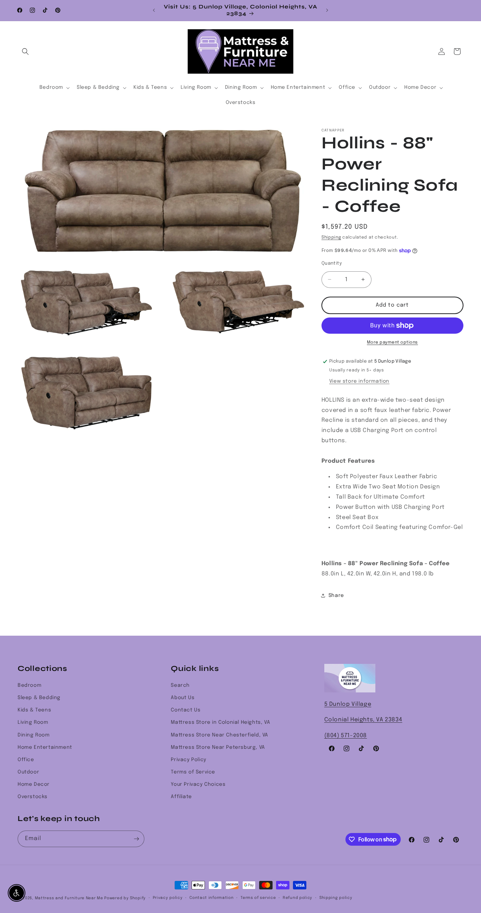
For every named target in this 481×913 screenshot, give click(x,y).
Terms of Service (193, 772)
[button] (25, 51)
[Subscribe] (136, 839)
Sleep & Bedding (39, 697)
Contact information (211, 898)
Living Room (33, 722)
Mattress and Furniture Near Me (69, 898)
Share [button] (336, 595)
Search (180, 685)
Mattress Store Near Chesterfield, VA (219, 735)
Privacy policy (168, 898)
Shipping (331, 237)
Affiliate (181, 796)
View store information (359, 381)
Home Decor (34, 784)
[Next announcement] (327, 10)
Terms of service (258, 898)
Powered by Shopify (125, 898)
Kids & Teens (34, 710)
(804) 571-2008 (345, 736)
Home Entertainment (45, 747)
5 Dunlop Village (347, 704)
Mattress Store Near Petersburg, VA (218, 747)
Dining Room (34, 735)
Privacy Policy (188, 759)
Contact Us (185, 710)
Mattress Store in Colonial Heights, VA (220, 722)
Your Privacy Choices (198, 784)
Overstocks (33, 796)
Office (26, 759)
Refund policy (297, 898)
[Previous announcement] (154, 10)
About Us (182, 697)
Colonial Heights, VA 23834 (363, 720)
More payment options (392, 342)
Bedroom (29, 685)
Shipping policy (335, 898)
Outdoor (28, 772)
